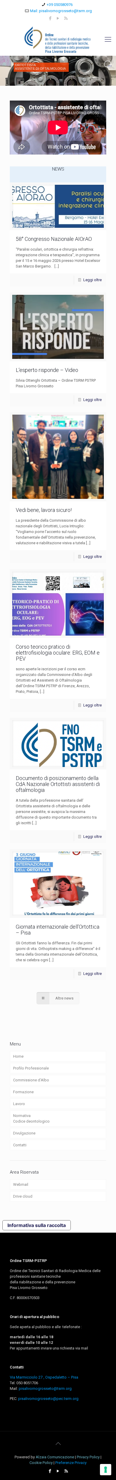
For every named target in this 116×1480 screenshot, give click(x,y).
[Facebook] (50, 18)
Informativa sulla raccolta (36, 1225)
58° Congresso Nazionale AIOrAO (54, 239)
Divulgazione (24, 1133)
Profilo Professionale (31, 1068)
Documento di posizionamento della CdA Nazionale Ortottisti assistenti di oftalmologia (58, 784)
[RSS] (66, 18)
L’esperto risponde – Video (47, 370)
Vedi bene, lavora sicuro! (44, 510)
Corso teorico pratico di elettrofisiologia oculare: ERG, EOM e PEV (58, 653)
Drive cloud (22, 1196)
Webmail (20, 1184)
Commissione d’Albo (31, 1080)
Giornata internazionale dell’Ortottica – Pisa (57, 930)
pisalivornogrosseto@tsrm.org (45, 1388)
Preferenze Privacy (71, 1462)
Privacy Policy (88, 1457)
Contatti (19, 1145)
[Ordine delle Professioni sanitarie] (58, 39)
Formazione (23, 1092)
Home (18, 1056)
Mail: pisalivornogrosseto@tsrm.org (61, 11)
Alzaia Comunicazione (55, 1457)
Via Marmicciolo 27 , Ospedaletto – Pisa (44, 1377)
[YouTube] (58, 18)
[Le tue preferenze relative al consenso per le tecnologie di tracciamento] (105, 1469)
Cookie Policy (41, 1462)
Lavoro (19, 1104)
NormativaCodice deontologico (31, 1118)
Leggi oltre (92, 280)
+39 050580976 (60, 4)
